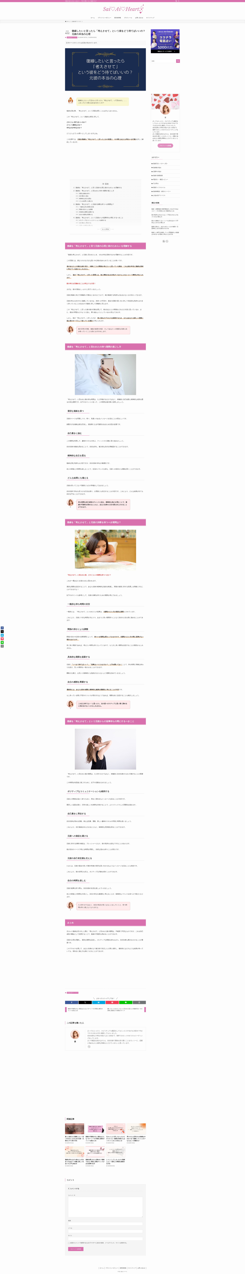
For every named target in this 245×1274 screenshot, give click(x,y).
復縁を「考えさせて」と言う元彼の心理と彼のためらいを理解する (99, 187)
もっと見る (105, 229)
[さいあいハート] (122, 9)
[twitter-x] (89, 1046)
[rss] (176, 1)
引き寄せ (156, 183)
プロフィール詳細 (165, 145)
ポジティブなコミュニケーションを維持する (92, 220)
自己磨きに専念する (85, 223)
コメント (71, 1195)
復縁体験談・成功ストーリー (162, 191)
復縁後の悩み (158, 167)
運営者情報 (123, 1268)
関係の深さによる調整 (86, 209)
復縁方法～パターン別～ (160, 163)
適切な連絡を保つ (84, 193)
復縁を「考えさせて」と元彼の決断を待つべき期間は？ (95, 204)
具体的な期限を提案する (86, 212)
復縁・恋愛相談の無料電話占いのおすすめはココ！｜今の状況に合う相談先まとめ (164, 210)
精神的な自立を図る (85, 198)
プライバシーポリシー (112, 1268)
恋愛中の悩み (157, 171)
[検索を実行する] (178, 61)
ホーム (102, 1268)
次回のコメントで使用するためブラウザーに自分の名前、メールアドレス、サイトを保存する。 (99, 1243)
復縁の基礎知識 (158, 175)
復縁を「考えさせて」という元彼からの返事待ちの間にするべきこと (99, 217)
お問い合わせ (141, 1268)
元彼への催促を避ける (86, 225)
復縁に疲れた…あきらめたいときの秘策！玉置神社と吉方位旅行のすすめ (164, 227)
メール (70, 1228)
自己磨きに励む (84, 196)
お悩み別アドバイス (72, 37)
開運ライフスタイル (159, 187)
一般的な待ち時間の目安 (86, 207)
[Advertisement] (105, 160)
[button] (71, 1002)
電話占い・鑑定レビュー (160, 179)
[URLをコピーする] (139, 1002)
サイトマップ (132, 1268)
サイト (70, 1235)
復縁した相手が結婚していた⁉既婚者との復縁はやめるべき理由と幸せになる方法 (165, 233)
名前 (69, 1220)
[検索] (178, 1)
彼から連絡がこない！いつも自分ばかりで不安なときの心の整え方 (164, 221)
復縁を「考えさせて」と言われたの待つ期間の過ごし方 (95, 191)
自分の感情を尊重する (86, 214)
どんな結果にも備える (86, 201)
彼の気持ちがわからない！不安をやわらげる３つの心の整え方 (164, 216)
